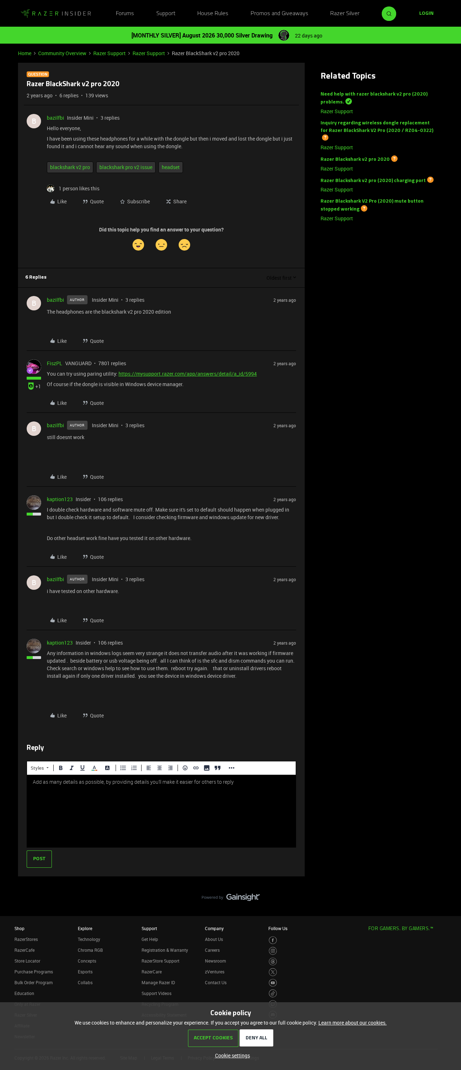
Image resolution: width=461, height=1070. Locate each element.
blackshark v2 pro (70, 167)
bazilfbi (55, 117)
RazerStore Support (160, 961)
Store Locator (27, 961)
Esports (85, 971)
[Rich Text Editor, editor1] (161, 811)
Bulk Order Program (33, 982)
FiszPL (54, 363)
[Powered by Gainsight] (231, 899)
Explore (85, 928)
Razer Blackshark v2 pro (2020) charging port (373, 180)
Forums (125, 14)
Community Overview (62, 53)
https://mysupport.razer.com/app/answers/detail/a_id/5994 (187, 373)
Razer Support (109, 53)
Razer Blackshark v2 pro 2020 (355, 159)
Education (24, 993)
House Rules (212, 14)
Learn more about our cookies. (352, 1022)
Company (214, 928)
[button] (426, 13)
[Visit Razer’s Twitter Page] (272, 972)
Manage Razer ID (158, 982)
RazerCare (152, 971)
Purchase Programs (33, 971)
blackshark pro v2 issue (125, 167)
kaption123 (60, 499)
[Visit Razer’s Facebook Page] (272, 940)
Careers (212, 950)
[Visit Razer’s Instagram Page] (272, 950)
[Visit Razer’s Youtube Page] (272, 982)
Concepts (87, 961)
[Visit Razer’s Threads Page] (272, 961)
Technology (89, 939)
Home (24, 53)
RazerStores (26, 939)
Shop (19, 928)
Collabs (85, 982)
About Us (214, 939)
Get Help (150, 939)
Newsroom (215, 961)
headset (171, 167)
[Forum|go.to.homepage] (56, 13)
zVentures (214, 971)
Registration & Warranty (165, 950)
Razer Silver (344, 14)
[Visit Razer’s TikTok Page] (272, 993)
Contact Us (216, 982)
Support (165, 14)
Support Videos (156, 993)
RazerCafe (24, 950)
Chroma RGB (90, 950)
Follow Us (277, 928)
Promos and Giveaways (279, 14)
